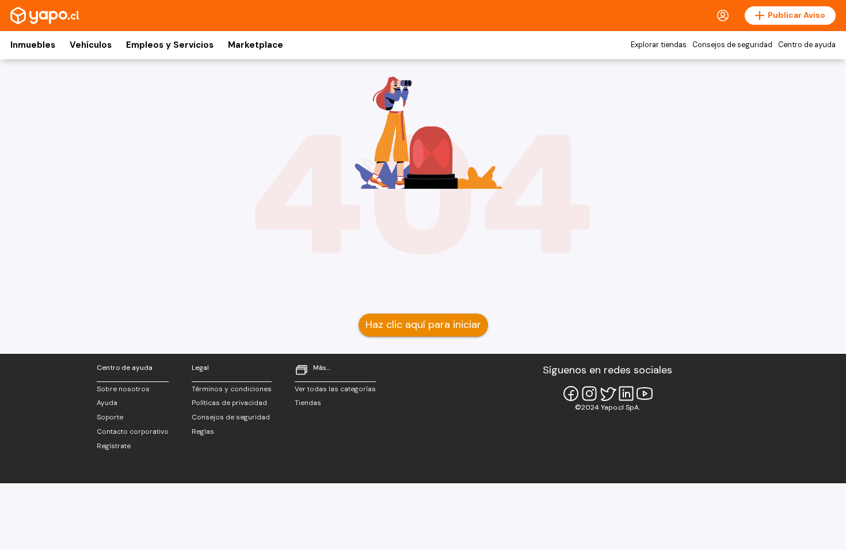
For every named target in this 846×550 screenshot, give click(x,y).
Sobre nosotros (123, 389)
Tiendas (308, 402)
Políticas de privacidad (229, 402)
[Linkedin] (626, 393)
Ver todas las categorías (335, 389)
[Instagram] (589, 393)
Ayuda (107, 402)
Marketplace (255, 45)
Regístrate (114, 445)
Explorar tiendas (659, 44)
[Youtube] (644, 393)
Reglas (203, 431)
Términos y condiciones (232, 389)
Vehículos (91, 45)
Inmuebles (32, 45)
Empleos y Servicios (170, 45)
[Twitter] (608, 393)
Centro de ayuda (807, 44)
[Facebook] (571, 393)
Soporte (110, 417)
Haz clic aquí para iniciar (423, 324)
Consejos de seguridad (732, 44)
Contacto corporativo (133, 431)
